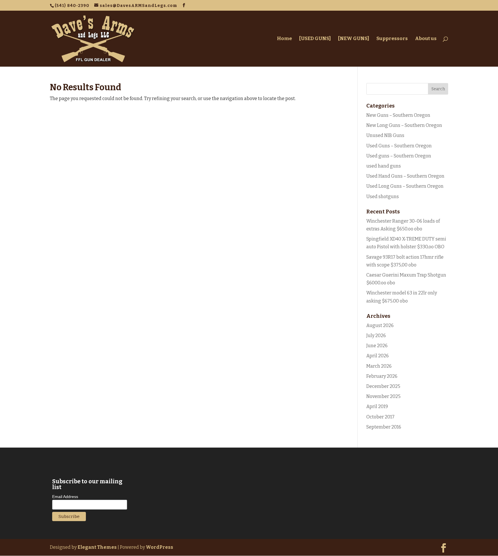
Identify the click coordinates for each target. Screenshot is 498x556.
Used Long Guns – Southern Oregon (405, 186)
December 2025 (383, 386)
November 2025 (383, 396)
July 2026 (376, 335)
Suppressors (392, 39)
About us (426, 39)
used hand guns (383, 166)
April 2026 (377, 355)
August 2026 (380, 325)
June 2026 (377, 345)
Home (284, 39)
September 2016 (383, 427)
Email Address (65, 496)
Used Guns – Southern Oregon (399, 146)
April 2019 (377, 406)
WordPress (159, 547)
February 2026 (381, 376)
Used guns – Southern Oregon (398, 156)
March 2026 (379, 366)
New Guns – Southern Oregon (398, 115)
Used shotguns (382, 196)
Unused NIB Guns (385, 135)
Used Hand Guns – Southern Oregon (405, 176)
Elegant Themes (97, 547)
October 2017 (380, 417)
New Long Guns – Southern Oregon (404, 125)
